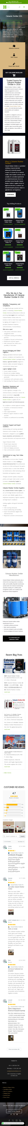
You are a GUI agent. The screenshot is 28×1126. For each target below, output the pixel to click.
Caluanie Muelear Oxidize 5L (16, 927)
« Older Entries (7, 773)
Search (22, 836)
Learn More (10, 194)
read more (7, 692)
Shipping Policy (6, 1093)
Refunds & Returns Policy (9, 1087)
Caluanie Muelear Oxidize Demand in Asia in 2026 (13, 752)
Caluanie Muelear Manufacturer (14, 638)
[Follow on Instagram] (17, 1114)
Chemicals (13, 680)
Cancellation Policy (7, 1089)
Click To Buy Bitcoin (14, 1111)
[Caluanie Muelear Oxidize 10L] (9, 853)
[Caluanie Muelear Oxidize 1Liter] (9, 1006)
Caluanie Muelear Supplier (12, 22)
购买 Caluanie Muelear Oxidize (11, 676)
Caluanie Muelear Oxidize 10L (17, 853)
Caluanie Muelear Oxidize (12, 27)
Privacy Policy (6, 1097)
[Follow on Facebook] (11, 1114)
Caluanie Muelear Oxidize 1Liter (17, 1006)
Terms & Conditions (7, 1091)
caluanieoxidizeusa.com (12, 678)
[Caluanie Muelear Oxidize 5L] (9, 927)
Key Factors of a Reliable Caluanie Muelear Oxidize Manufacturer (12, 715)
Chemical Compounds (17, 719)
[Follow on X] (14, 1114)
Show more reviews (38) (14, 1049)
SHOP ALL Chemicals (14, 278)
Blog (17, 36)
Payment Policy (6, 1095)
